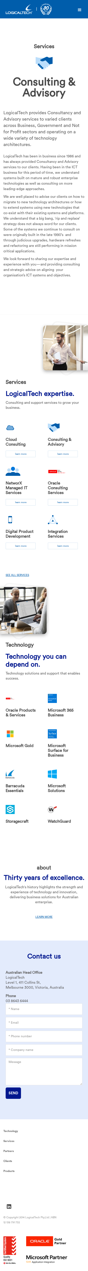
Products (9, 1171)
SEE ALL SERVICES (17, 575)
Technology (10, 1131)
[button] (80, 10)
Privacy (8, 1183)
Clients (7, 1161)
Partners (8, 1151)
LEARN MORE (44, 917)
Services (8, 1141)
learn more (20, 454)
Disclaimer (11, 1195)
